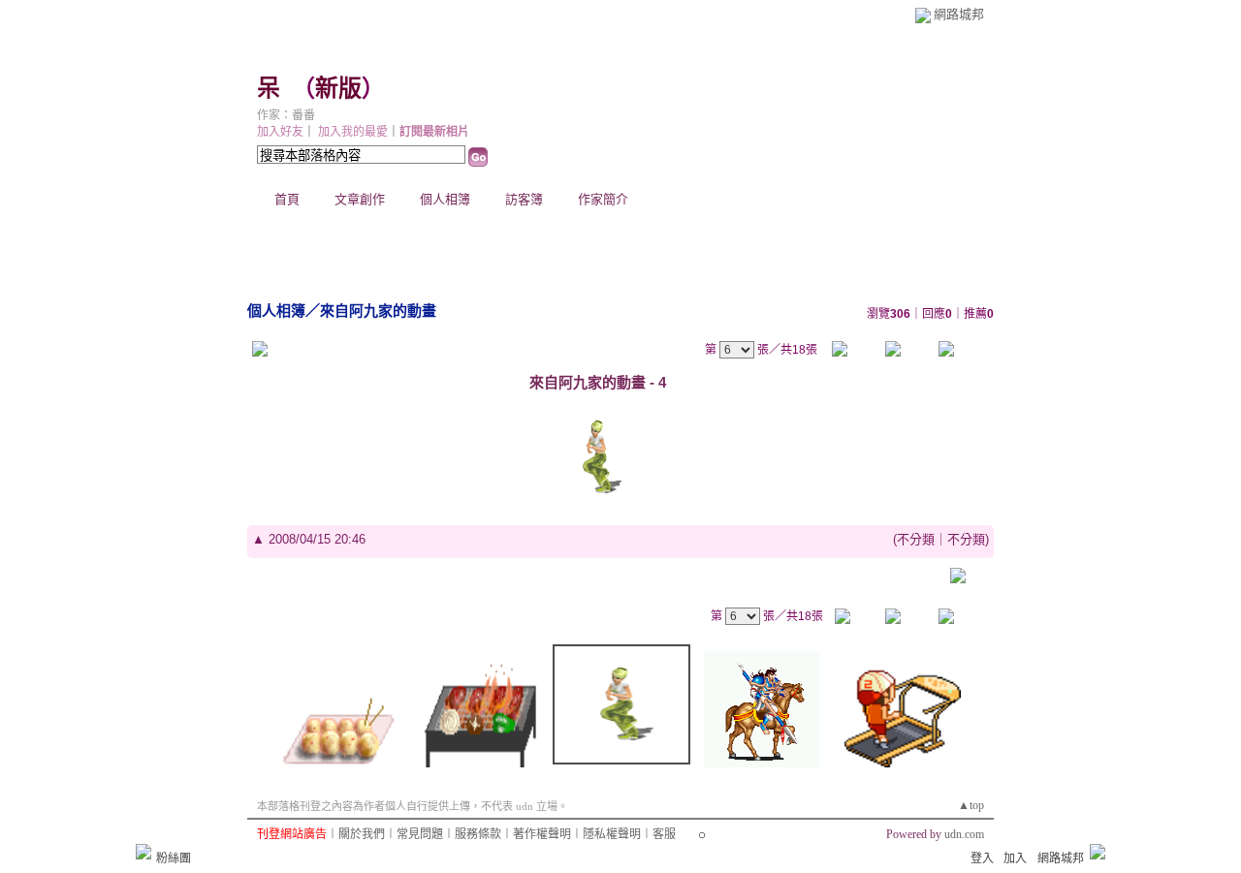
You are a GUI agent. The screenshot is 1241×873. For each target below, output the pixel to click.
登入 (982, 858)
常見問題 (420, 834)
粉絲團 (173, 858)
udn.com (964, 834)
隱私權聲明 (612, 834)
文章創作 (359, 199)
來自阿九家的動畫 (378, 310)
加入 (1015, 858)
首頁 (287, 199)
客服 (664, 834)
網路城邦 (959, 14)
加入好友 (280, 132)
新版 (338, 88)
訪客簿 (524, 199)
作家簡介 (603, 199)
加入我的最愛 (353, 132)
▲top (971, 805)
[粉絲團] (143, 851)
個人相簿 (445, 199)
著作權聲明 (542, 834)
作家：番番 (286, 115)
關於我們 (361, 834)
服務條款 (478, 834)
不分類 (916, 539)
